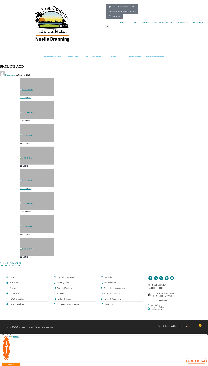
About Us (123, 22)
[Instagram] (156, 278)
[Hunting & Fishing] (135, 50)
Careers (135, 22)
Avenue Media (192, 326)
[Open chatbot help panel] (196, 360)
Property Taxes (73, 56)
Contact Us (182, 22)
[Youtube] (172, 278)
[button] (107, 26)
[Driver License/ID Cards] (52, 50)
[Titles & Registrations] (93, 50)
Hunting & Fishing (135, 56)
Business (114, 56)
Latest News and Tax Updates (163, 22)
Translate (16, 337)
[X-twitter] (161, 278)
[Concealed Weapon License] (155, 50)
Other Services (198, 22)
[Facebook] (150, 278)
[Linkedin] (167, 278)
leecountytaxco (10, 75)
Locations (145, 22)
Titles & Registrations (93, 56)
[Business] (114, 50)
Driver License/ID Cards (52, 56)
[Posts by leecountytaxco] (2, 75)
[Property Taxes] (73, 50)
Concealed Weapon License (155, 56)
